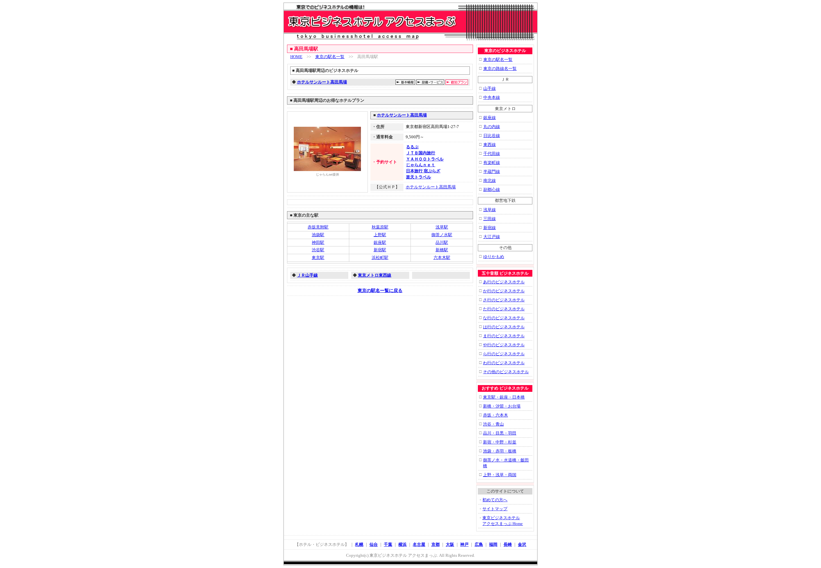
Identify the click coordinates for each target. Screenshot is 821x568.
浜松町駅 (380, 257)
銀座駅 (380, 242)
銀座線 (489, 117)
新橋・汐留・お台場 (502, 406)
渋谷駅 (318, 249)
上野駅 (380, 234)
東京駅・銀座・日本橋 (504, 397)
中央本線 (491, 97)
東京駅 (318, 257)
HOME (296, 56)
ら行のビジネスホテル (504, 353)
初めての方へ (494, 499)
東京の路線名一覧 (500, 68)
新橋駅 (442, 249)
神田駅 (318, 242)
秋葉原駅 (380, 227)
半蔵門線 (491, 171)
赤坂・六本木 (495, 415)
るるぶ (412, 146)
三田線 (489, 218)
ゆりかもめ (493, 256)
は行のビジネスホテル (504, 326)
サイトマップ (494, 508)
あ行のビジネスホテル (504, 282)
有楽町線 (491, 162)
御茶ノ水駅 (441, 234)
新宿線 (489, 227)
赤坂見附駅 (318, 227)
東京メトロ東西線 (374, 275)
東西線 (489, 144)
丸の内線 (491, 126)
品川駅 (442, 242)
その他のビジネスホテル (506, 371)
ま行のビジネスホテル (504, 335)
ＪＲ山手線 (307, 275)
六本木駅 (442, 257)
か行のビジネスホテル (504, 290)
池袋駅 (318, 234)
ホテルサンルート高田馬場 (322, 82)
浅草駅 (442, 227)
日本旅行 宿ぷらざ (423, 170)
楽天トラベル (418, 177)
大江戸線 (491, 236)
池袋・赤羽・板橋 (499, 451)
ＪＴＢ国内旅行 (420, 153)
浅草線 (489, 209)
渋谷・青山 (493, 424)
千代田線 (491, 153)
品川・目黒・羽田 (499, 433)
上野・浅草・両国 (499, 474)
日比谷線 (491, 135)
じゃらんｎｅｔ (420, 164)
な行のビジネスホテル (504, 317)
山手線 (489, 88)
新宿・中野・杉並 (499, 442)
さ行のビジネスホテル (504, 299)
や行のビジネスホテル (504, 344)
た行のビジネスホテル (504, 308)
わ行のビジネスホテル (504, 362)
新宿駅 (380, 249)
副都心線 (491, 189)
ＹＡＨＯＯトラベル (425, 159)
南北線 (489, 180)
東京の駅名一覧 (329, 56)
